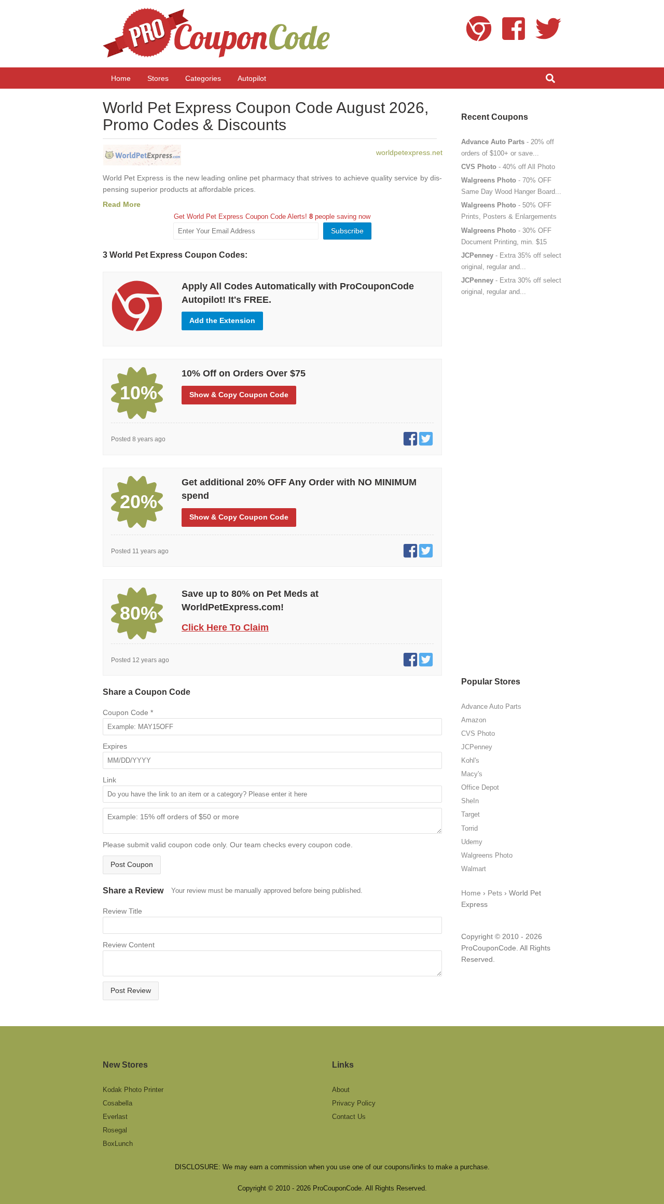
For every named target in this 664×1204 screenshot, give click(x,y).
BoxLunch (118, 1143)
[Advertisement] (511, 486)
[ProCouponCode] (218, 34)
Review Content (129, 945)
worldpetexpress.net (409, 152)
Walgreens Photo (487, 855)
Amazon (473, 720)
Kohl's (470, 760)
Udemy (471, 842)
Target (470, 814)
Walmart (473, 869)
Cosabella (117, 1103)
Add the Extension (222, 320)
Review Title (122, 911)
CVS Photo (478, 733)
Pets (495, 893)
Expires (115, 746)
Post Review (130, 990)
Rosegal (115, 1130)
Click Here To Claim (225, 627)
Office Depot (480, 787)
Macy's (471, 774)
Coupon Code (128, 712)
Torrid (469, 828)
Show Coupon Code (238, 394)
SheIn (470, 801)
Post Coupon (131, 864)
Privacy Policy (354, 1103)
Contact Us (349, 1117)
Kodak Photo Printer (133, 1090)
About (341, 1090)
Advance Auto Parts (491, 706)
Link (109, 780)
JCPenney (476, 747)
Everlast (115, 1117)
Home (471, 893)
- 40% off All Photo (508, 167)
